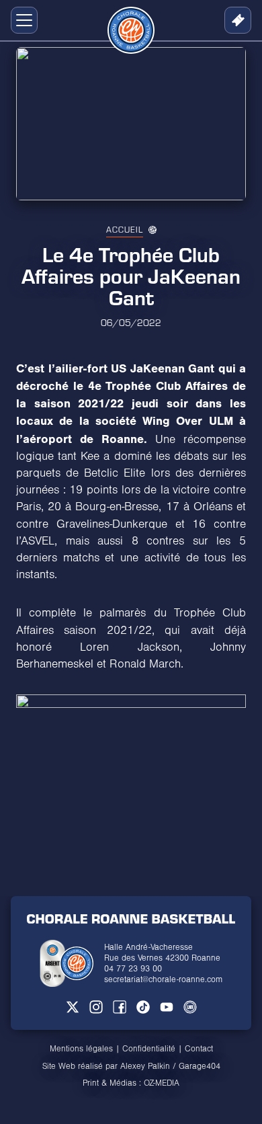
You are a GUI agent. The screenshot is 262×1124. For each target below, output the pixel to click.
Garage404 (199, 1066)
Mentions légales (81, 1048)
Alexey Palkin (145, 1066)
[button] (21, 20)
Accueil (124, 229)
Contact (199, 1048)
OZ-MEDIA (161, 1083)
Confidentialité (148, 1048)
